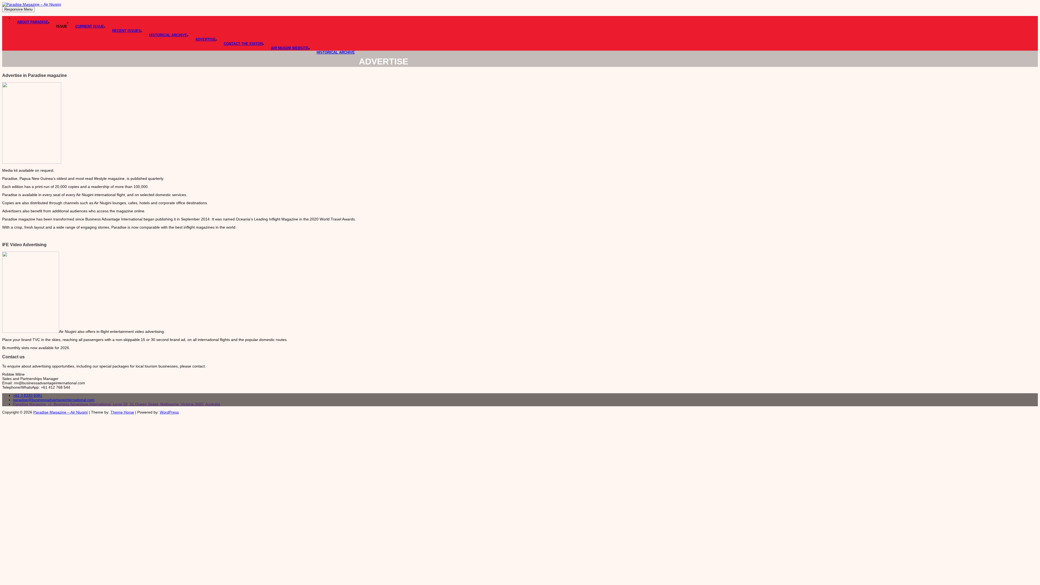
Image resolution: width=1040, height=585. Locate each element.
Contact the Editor (243, 44)
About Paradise (32, 22)
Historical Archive (168, 35)
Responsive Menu (18, 9)
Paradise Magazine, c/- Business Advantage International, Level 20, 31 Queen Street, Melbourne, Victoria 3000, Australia (116, 404)
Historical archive (336, 52)
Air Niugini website (289, 48)
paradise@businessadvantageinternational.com (54, 400)
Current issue (89, 26)
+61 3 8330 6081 (27, 395)
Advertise (205, 39)
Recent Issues (126, 31)
